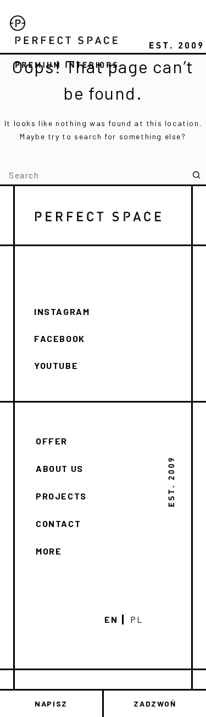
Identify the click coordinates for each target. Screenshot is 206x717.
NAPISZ (51, 703)
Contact (58, 523)
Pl (136, 619)
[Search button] (196, 174)
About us (59, 468)
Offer (52, 441)
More (49, 551)
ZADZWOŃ (154, 703)
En (111, 619)
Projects (61, 496)
